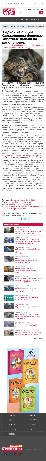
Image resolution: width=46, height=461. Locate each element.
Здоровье (33, 429)
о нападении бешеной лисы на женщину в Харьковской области (23, 156)
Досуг (12, 420)
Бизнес (33, 415)
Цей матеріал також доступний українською (27, 45)
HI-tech (33, 420)
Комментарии (32, 449)
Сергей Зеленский (24, 204)
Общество (12, 429)
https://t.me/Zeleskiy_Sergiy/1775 (22, 200)
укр (43, 3)
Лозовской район (9, 204)
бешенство (26, 202)
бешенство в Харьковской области (15, 209)
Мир (33, 424)
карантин (10, 202)
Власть (12, 415)
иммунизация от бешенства (32, 206)
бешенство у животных (11, 206)
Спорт (12, 424)
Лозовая (18, 202)
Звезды (12, 434)
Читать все (38, 338)
